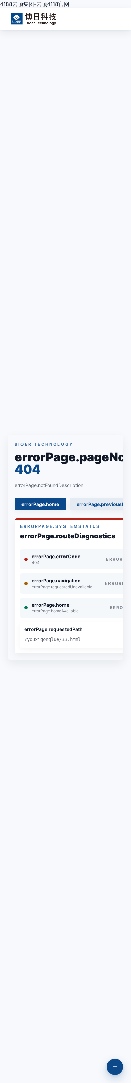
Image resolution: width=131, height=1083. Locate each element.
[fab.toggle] (115, 1067)
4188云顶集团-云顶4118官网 (34, 4)
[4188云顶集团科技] (33, 19)
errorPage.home (40, 504)
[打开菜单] (112, 18)
